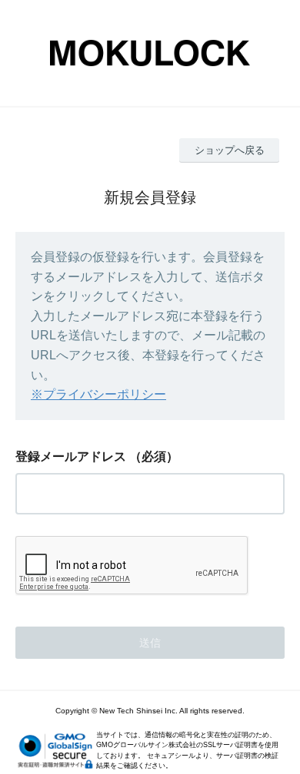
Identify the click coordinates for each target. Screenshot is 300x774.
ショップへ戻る (230, 150)
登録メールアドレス (70, 456)
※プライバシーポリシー (98, 394)
